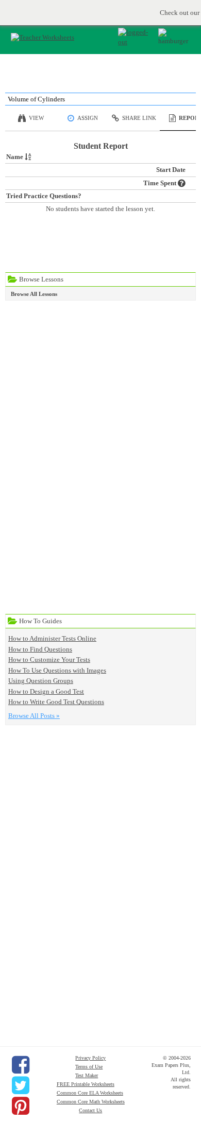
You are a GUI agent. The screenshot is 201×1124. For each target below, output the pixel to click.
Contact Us (90, 1110)
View (36, 118)
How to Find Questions (40, 649)
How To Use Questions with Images (57, 670)
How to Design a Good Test (46, 691)
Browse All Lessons (34, 294)
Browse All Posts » (34, 715)
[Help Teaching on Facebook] (20, 1065)
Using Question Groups (40, 680)
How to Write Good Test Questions (56, 702)
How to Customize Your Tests (49, 659)
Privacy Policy (90, 1058)
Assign (87, 118)
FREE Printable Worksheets (85, 1084)
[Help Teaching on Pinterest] (20, 1106)
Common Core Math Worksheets (91, 1101)
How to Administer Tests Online (52, 638)
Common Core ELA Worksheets (90, 1093)
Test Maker (86, 1075)
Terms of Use (89, 1066)
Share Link (139, 118)
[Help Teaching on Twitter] (20, 1085)
